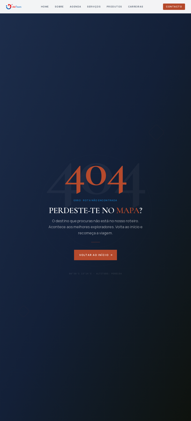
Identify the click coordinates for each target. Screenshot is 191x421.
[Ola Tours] (13, 6)
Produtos (114, 6)
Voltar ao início (94, 255)
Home (45, 6)
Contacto (174, 6)
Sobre (59, 6)
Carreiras (135, 6)
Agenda (75, 6)
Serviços (94, 6)
